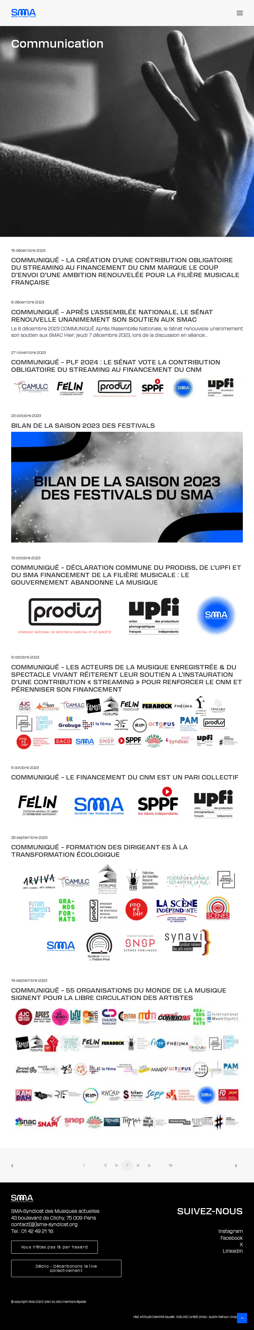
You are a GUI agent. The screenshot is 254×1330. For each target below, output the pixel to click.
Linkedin (233, 1251)
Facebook (232, 1238)
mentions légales (74, 1301)
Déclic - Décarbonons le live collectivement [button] (67, 1268)
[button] (240, 13)
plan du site (53, 1301)
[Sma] (24, 13)
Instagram (230, 1231)
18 (171, 1165)
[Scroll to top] (242, 1318)
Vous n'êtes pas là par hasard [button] (54, 1247)
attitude (145, 1317)
